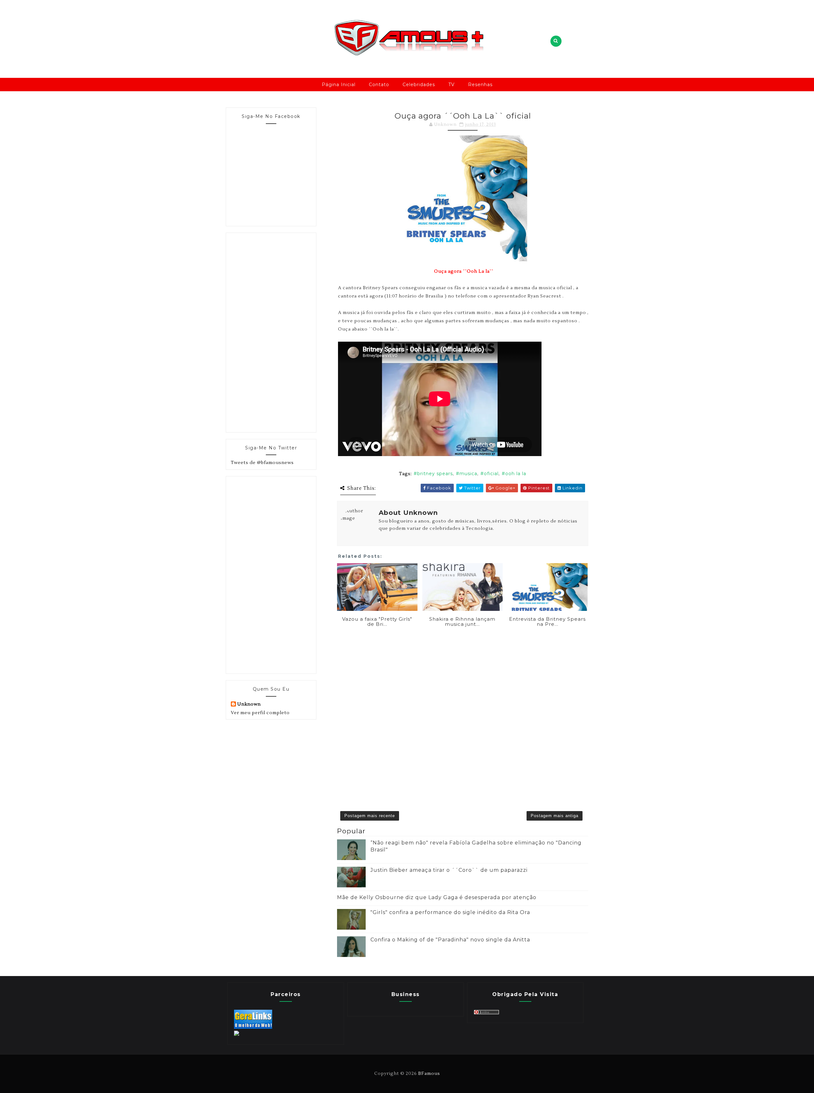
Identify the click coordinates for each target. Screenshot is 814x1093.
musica (468, 473)
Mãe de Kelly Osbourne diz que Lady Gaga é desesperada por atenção (436, 897)
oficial (491, 473)
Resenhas (480, 84)
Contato (379, 84)
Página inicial (338, 84)
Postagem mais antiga (554, 815)
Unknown (249, 704)
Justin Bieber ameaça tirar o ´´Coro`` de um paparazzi (449, 870)
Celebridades (419, 84)
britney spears (435, 473)
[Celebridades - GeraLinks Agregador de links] (253, 1027)
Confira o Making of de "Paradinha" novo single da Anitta (450, 940)
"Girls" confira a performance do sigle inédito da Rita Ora (450, 912)
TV (451, 84)
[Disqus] (462, 709)
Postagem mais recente (369, 815)
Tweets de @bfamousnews (262, 463)
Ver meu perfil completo (260, 713)
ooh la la (515, 473)
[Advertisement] (278, 331)
